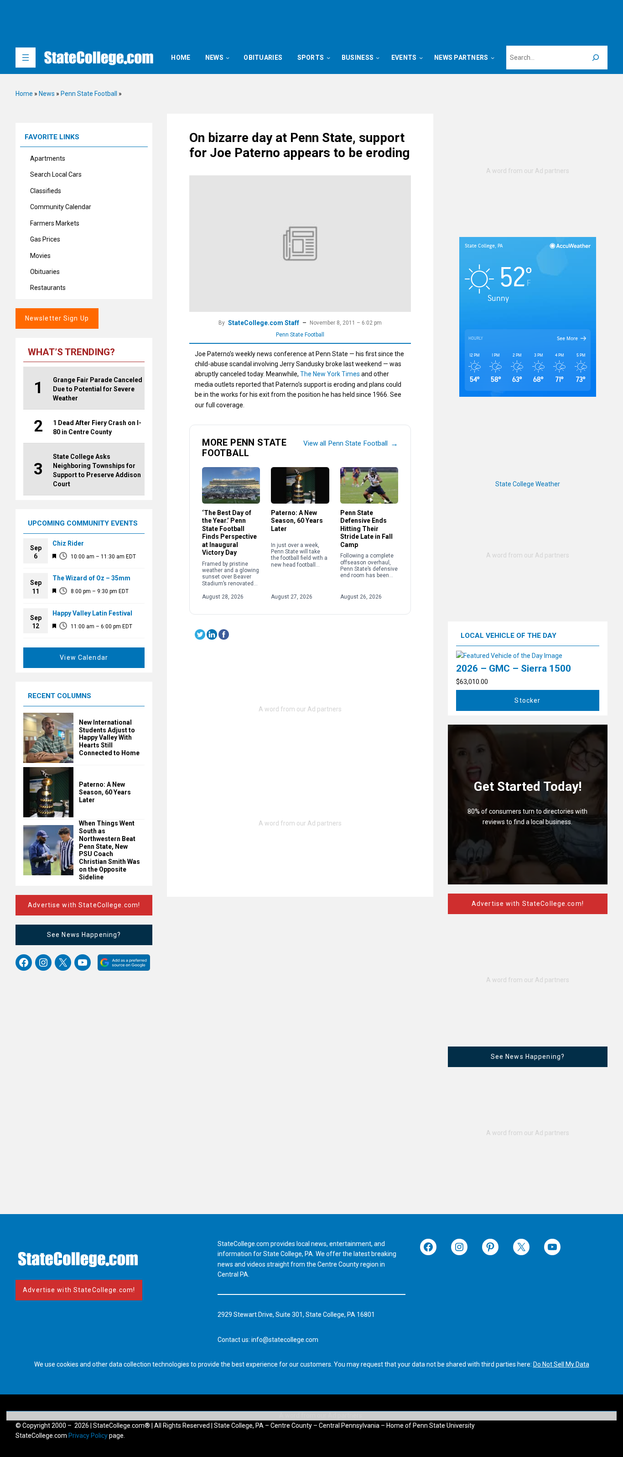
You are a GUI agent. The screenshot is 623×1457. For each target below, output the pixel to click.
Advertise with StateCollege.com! (84, 905)
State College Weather (527, 484)
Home (24, 93)
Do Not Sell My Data (561, 1364)
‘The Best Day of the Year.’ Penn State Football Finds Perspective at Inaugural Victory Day (229, 533)
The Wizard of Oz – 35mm (91, 578)
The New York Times (330, 374)
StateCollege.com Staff (263, 322)
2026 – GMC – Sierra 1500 (513, 668)
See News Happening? (84, 934)
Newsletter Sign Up (57, 318)
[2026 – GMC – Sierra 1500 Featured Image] (509, 655)
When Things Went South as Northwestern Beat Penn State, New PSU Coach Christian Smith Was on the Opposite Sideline (109, 850)
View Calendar (84, 657)
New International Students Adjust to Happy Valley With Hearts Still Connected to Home (109, 738)
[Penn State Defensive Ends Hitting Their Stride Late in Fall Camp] (369, 485)
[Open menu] (26, 57)
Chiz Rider (68, 543)
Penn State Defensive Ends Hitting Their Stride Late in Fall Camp (366, 528)
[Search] (596, 57)
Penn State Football (89, 93)
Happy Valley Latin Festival (92, 613)
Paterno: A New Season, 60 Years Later (105, 792)
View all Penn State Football (350, 443)
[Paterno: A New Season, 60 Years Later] (300, 485)
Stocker (527, 700)
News (47, 93)
